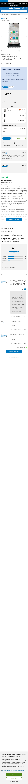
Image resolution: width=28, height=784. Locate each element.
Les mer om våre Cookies (7, 770)
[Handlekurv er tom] (26, 8)
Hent (8, 138)
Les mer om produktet (6, 63)
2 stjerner (4, 262)
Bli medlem (5, 86)
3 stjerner (4, 260)
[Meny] (1, 8)
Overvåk (19, 138)
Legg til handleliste (23, 50)
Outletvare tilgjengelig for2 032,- (9, 102)
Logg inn (11, 86)
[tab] (4, 1)
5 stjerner (4, 256)
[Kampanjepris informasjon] (24, 109)
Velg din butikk (6, 133)
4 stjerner (4, 258)
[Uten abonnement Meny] (10, 14)
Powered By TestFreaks (20, 347)
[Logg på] (23, 8)
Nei (24, 316)
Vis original (13, 325)
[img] (26, 36)
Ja (21, 316)
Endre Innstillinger (14, 781)
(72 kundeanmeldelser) (5, 20)
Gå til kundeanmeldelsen (7, 158)
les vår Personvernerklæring (18, 770)
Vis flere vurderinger (14, 351)
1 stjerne (4, 264)
